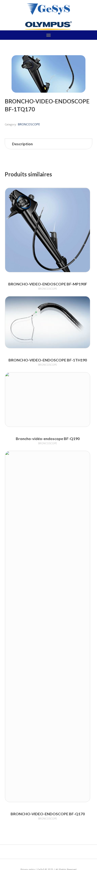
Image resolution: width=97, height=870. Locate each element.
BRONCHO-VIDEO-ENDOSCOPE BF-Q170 (48, 814)
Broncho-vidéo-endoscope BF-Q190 (48, 438)
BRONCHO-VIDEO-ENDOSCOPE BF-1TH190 (47, 360)
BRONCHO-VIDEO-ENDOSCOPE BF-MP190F (47, 284)
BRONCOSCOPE (29, 124)
